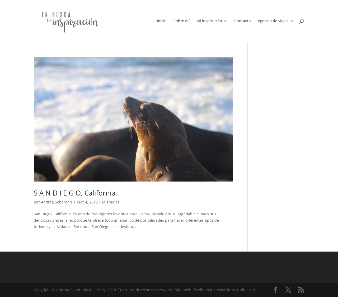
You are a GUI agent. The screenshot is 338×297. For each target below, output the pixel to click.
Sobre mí (181, 21)
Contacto (242, 21)
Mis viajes (110, 202)
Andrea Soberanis (57, 202)
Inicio (162, 21)
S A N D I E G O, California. (75, 193)
